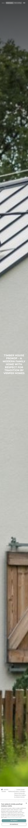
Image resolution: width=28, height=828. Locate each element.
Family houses (9, 2)
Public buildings (17, 2)
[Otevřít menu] (24, 3)
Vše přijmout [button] (14, 820)
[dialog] (14, 815)
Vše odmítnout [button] (14, 824)
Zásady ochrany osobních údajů (14, 817)
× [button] (26, 803)
